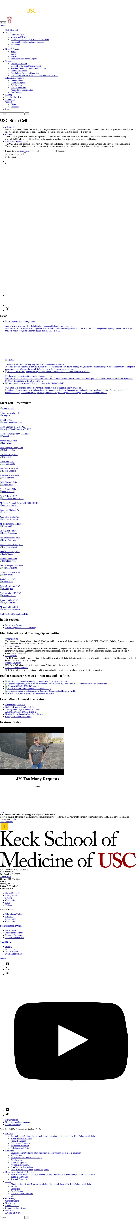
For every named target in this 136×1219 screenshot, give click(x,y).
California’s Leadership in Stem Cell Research (30, 39)
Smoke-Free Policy (13, 1124)
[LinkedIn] (10, 305)
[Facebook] (5, 164)
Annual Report (11, 951)
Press (7, 902)
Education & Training (14, 78)
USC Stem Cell (11, 30)
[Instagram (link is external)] (7, 974)
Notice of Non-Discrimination (17, 1122)
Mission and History (19, 37)
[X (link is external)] (7, 969)
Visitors (8, 905)
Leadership (10, 949)
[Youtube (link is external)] (70, 1106)
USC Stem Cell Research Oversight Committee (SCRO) (34, 75)
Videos (13, 56)
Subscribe (15, 107)
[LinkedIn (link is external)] (7, 1111)
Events (13, 54)
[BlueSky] (7, 161)
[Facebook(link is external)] (7, 965)
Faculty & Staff (11, 895)
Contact (8, 102)
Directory (15, 104)
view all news (6, 397)
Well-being (15, 44)
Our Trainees (16, 92)
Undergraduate (17, 80)
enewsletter (25, 151)
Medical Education (18, 87)
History (8, 946)
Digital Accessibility (13, 954)
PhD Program (16, 85)
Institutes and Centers (14, 933)
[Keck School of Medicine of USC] (68, 867)
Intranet (3, 958)
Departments (10, 930)
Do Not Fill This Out (14, 154)
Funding (8, 95)
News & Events (12, 49)
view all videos (6, 821)
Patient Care (10, 919)
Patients (8, 898)
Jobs (12, 47)
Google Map (5, 876)
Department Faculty (19, 63)
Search (8, 109)
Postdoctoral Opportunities (22, 90)
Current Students (12, 893)
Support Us (10, 99)
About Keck (5, 942)
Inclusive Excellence (14, 97)
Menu (3, 23)
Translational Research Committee (25, 73)
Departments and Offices (11, 926)
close (2, 812)
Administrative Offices (14, 937)
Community (10, 900)
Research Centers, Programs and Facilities (28, 68)
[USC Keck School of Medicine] (18, 11)
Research (9, 61)
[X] (7, 310)
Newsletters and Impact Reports (24, 59)
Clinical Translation (19, 71)
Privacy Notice (11, 1120)
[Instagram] (70, 295)
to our (17, 151)
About (8, 32)
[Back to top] (4, 827)
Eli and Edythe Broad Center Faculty (26, 66)
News (13, 51)
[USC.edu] (9, 23)
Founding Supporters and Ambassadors (27, 42)
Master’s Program (18, 83)
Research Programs (13, 935)
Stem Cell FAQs (17, 35)
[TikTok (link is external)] (7, 1115)
